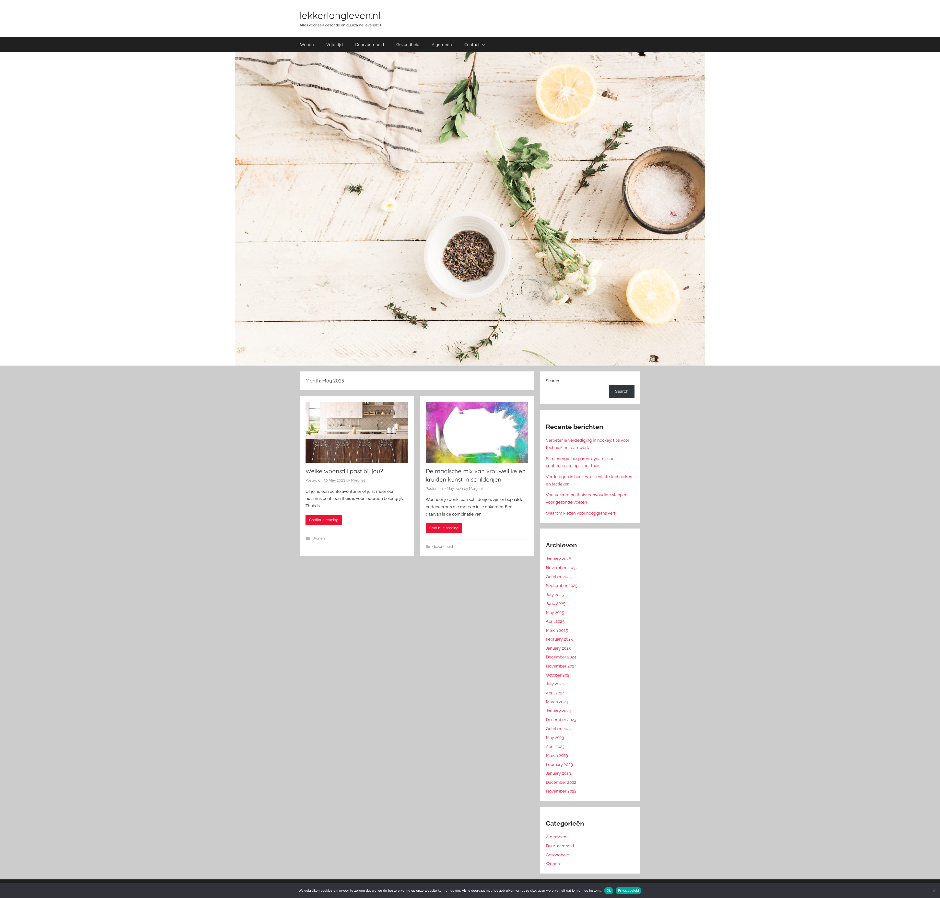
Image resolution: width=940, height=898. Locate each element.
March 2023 (557, 755)
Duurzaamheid (369, 44)
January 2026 (558, 558)
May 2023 (555, 737)
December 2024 (561, 657)
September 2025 (561, 585)
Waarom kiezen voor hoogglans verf (580, 513)
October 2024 (559, 675)
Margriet (358, 480)
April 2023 (555, 746)
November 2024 (561, 666)
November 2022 (561, 791)
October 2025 (559, 576)
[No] (933, 890)
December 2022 (561, 782)
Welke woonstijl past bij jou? (344, 471)
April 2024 (555, 693)
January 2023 (558, 773)
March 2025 (557, 630)
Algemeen (442, 44)
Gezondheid (407, 44)
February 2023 (559, 764)
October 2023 (559, 728)
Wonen (307, 44)
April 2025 (555, 621)
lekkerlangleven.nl (340, 15)
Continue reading (323, 520)
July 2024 (555, 683)
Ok (609, 890)
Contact (472, 44)
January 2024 (558, 710)
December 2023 (561, 719)
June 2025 (555, 603)
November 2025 (561, 567)
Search (552, 380)
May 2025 (555, 612)
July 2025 (555, 594)
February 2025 (559, 639)
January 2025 (558, 648)
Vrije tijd (334, 44)
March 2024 (557, 701)
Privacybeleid (628, 890)
